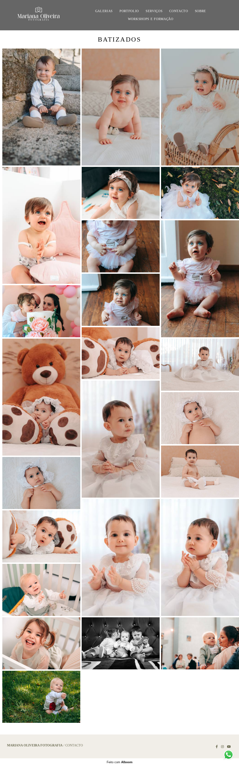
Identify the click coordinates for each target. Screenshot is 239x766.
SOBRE (200, 11)
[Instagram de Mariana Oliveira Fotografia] (222, 746)
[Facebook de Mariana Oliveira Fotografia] (217, 746)
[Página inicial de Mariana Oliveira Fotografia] (39, 15)
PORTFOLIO (129, 11)
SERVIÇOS (154, 11)
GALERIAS (104, 11)
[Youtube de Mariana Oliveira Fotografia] (229, 746)
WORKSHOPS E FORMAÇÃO (150, 19)
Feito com (120, 762)
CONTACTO (178, 11)
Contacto (74, 745)
